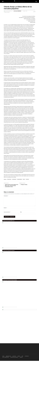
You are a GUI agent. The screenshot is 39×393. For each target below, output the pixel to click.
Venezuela (27, 179)
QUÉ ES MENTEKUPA (5, 357)
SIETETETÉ (14, 356)
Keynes (24, 179)
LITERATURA (27, 356)
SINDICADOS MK (8, 356)
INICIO (3, 356)
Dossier (6, 12)
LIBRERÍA (21, 357)
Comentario (6, 195)
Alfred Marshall (14, 179)
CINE (22, 356)
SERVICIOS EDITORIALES (14, 357)
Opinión (8, 12)
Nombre (5, 207)
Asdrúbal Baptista (19, 179)
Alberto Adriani (9, 179)
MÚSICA (19, 356)
